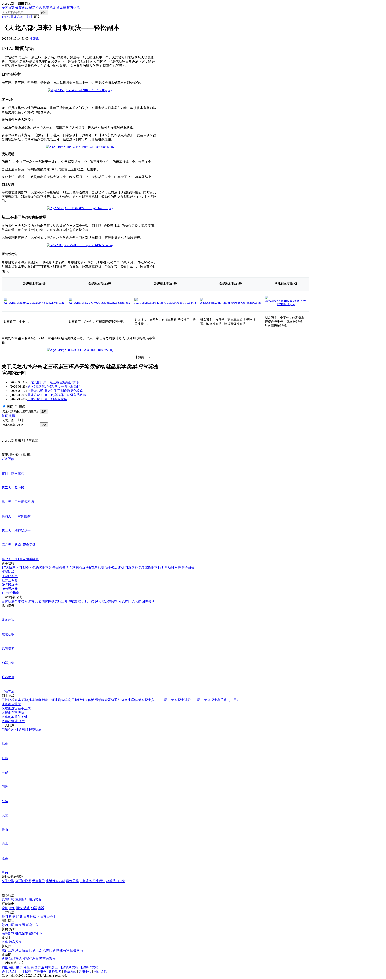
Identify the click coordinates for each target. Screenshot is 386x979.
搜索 (43, 12)
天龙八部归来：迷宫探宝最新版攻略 (53, 382)
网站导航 (100, 971)
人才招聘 (24, 971)
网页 (10, 407)
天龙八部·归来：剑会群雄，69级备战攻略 (56, 395)
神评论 (34, 38)
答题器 (61, 7)
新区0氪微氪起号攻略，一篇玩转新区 (53, 386)
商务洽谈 (54, 971)
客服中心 (85, 971)
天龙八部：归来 (21, 17)
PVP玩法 (35, 729)
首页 (5, 416)
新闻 (22, 407)
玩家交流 (73, 7)
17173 (6, 17)
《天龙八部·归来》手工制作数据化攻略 (55, 390)
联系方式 (70, 971)
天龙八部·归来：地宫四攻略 (47, 399)
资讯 (12, 416)
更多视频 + (9, 459)
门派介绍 (8, 729)
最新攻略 (21, 7)
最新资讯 (35, 7)
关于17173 (9, 971)
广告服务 (39, 971)
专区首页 (8, 7)
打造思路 (21, 729)
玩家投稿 (49, 7)
